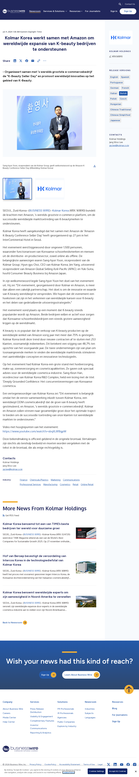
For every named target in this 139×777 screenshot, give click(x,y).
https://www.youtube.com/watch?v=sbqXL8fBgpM (34, 431)
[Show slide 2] (49, 189)
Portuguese (116, 82)
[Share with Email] (33, 61)
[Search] (120, 4)
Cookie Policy (69, 772)
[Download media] (94, 166)
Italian (113, 93)
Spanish (125, 77)
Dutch (123, 93)
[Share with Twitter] (21, 61)
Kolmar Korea (60, 210)
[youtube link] (121, 764)
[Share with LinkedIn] (15, 61)
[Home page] (14, 11)
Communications (71, 479)
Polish (113, 99)
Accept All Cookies (117, 771)
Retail (75, 484)
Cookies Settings (96, 771)
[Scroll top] (129, 689)
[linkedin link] (115, 764)
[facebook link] (128, 764)
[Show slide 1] (17, 189)
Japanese (115, 120)
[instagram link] (134, 764)
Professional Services (30, 484)
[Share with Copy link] (39, 61)
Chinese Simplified (120, 115)
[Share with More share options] (44, 61)
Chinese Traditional (120, 109)
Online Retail (87, 484)
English (114, 77)
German (114, 88)
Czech (123, 99)
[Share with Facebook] (27, 61)
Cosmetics (65, 484)
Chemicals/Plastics (39, 479)
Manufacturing (50, 484)
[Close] (136, 771)
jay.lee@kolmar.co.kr (13, 469)
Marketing (56, 479)
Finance (23, 479)
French (125, 88)
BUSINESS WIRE (39, 210)
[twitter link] (108, 764)
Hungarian (115, 104)
